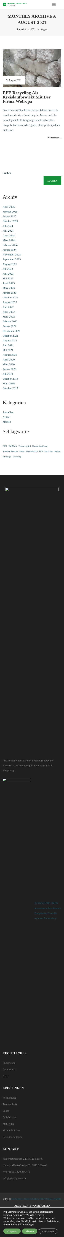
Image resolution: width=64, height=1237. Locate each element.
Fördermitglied (24, 446)
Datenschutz (9, 1069)
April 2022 (9, 311)
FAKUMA (13, 446)
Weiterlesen (53, 137)
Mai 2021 (8, 350)
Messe (21, 451)
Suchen (7, 173)
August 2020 (10, 354)
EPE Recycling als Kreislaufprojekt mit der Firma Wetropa (27, 97)
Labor (6, 1110)
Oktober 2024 (10, 221)
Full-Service (9, 1117)
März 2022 (9, 316)
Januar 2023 (9, 292)
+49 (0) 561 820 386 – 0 (16, 1171)
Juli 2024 (8, 226)
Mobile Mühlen (11, 1130)
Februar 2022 (10, 321)
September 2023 (12, 259)
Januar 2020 (9, 369)
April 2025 (9, 206)
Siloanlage (7, 457)
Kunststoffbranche (10, 451)
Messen (7, 421)
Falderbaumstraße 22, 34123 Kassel (22, 1158)
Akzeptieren (12, 1231)
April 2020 (9, 359)
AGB (5, 1076)
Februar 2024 (10, 245)
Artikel (6, 417)
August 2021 (10, 340)
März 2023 (9, 288)
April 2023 (9, 283)
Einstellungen (48, 1231)
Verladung (17, 457)
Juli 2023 (8, 268)
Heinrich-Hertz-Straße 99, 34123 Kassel (25, 1165)
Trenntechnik (10, 1104)
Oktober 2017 (10, 388)
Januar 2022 (9, 326)
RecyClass (48, 451)
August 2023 (10, 264)
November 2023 (12, 254)
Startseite (21, 29)
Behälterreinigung (13, 1137)
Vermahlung (9, 1097)
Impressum (9, 1062)
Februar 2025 (10, 211)
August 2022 (10, 302)
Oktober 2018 (10, 378)
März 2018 (9, 383)
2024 (5, 446)
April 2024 (9, 235)
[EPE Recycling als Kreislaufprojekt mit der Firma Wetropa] (32, 68)
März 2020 (9, 364)
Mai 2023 (8, 278)
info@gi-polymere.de (14, 1178)
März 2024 (9, 240)
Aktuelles (8, 412)
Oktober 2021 (10, 335)
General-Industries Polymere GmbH (36, 1199)
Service (57, 451)
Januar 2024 (9, 249)
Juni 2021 (8, 345)
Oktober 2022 (10, 297)
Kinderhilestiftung (39, 446)
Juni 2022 (8, 307)
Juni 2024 (8, 230)
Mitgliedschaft (32, 451)
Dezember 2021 (11, 331)
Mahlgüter (8, 1123)
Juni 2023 (8, 273)
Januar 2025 (9, 216)
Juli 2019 (8, 373)
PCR (41, 451)
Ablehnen (30, 1231)
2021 (33, 29)
